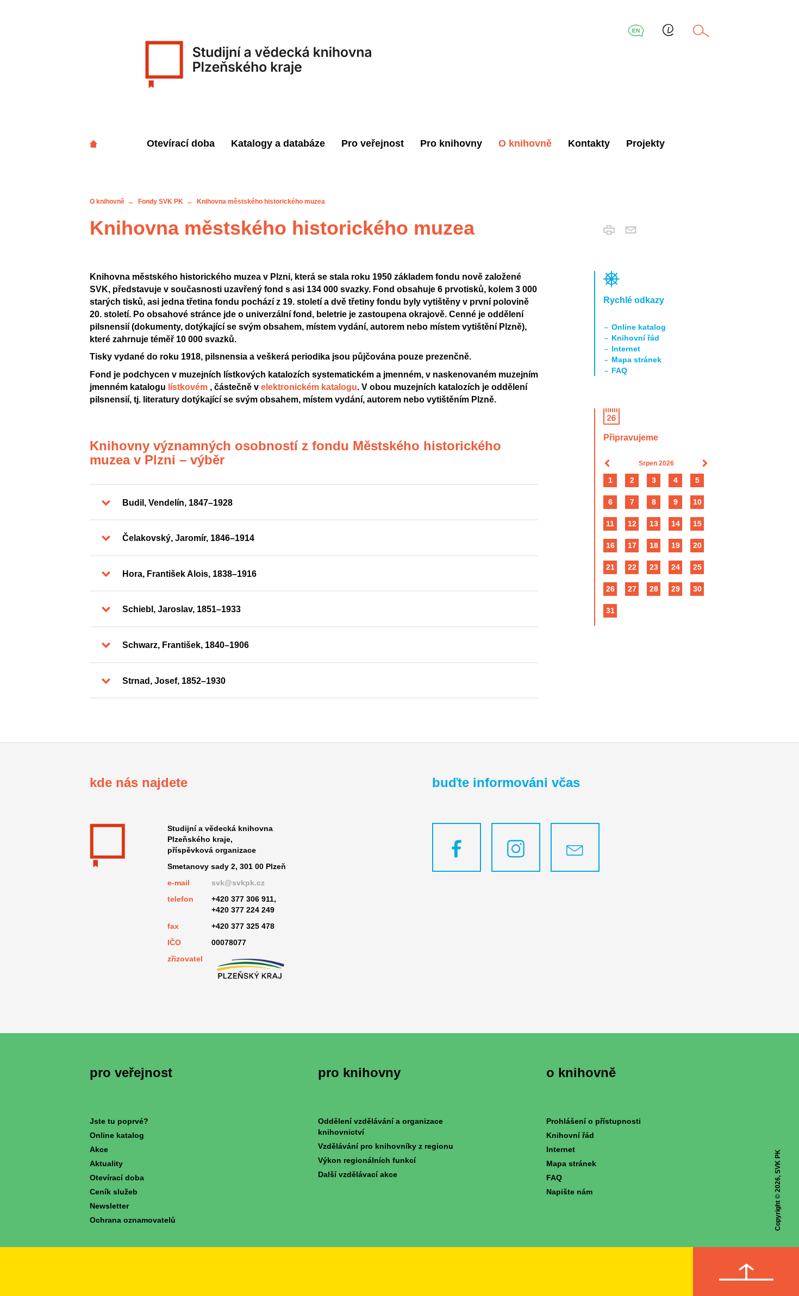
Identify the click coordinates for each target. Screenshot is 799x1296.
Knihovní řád (635, 338)
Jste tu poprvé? (119, 1121)
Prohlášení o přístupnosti (593, 1121)
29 (675, 588)
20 (697, 545)
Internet (625, 348)
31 (610, 610)
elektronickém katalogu (309, 387)
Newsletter (109, 1205)
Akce (99, 1149)
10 (697, 502)
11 (610, 523)
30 (697, 588)
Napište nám (569, 1191)
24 (675, 567)
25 (697, 567)
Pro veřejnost (372, 143)
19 (675, 545)
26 (610, 588)
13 (654, 523)
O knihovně (525, 143)
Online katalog (638, 327)
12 (632, 523)
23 (654, 567)
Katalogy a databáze (278, 143)
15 (697, 523)
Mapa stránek (636, 359)
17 (632, 545)
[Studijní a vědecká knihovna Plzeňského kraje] (257, 64)
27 (632, 588)
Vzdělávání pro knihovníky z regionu (385, 1146)
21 (610, 567)
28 (654, 588)
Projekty (645, 143)
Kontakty (589, 143)
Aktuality (106, 1163)
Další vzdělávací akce (357, 1174)
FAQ (619, 370)
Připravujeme (630, 437)
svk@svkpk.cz (238, 882)
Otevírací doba (181, 143)
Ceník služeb (114, 1191)
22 (632, 567)
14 (675, 523)
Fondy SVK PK (160, 201)
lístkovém (188, 387)
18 (654, 545)
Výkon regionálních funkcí (367, 1160)
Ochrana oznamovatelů (133, 1220)
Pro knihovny (451, 143)
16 (610, 545)
